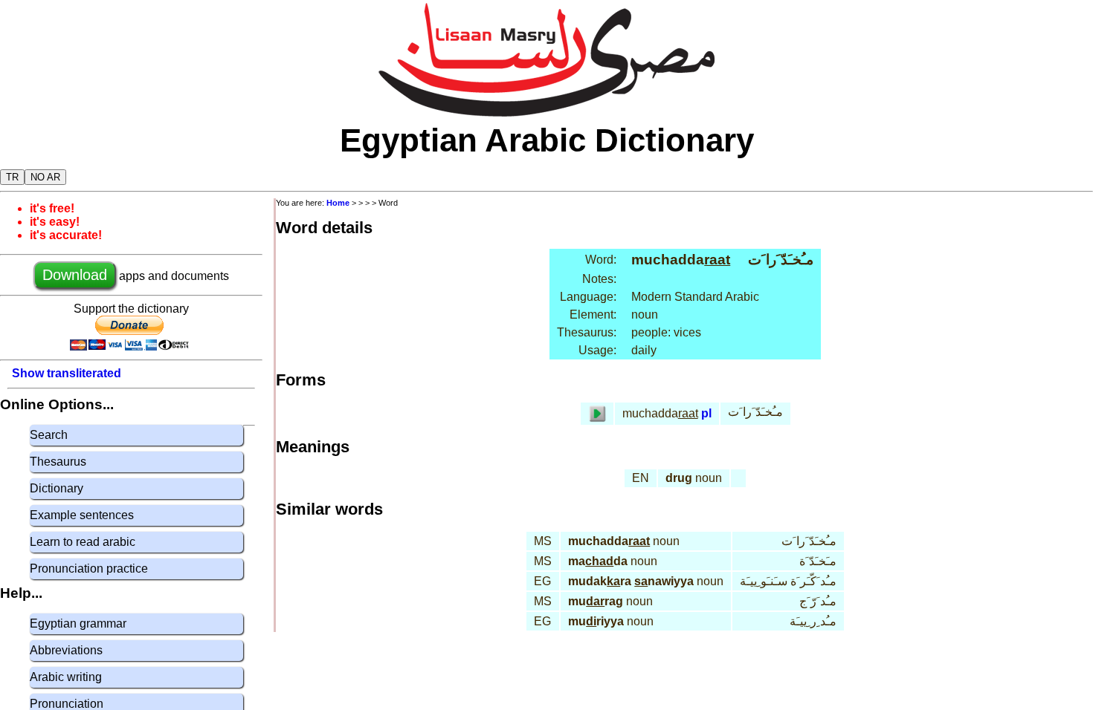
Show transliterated (66, 373)
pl (706, 413)
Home (337, 202)
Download (74, 275)
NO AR (45, 177)
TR (12, 177)
